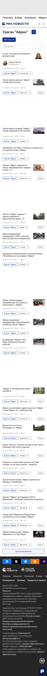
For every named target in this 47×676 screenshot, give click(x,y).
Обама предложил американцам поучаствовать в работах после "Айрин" (16, 322)
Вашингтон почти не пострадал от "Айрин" (13, 426)
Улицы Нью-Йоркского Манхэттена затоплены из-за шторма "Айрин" (19, 515)
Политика (7, 576)
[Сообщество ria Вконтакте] (25, 561)
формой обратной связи (33, 644)
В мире (39, 576)
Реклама (21, 580)
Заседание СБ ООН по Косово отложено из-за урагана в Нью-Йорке (23, 149)
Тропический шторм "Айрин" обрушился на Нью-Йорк (16, 533)
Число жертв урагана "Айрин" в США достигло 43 (16, 81)
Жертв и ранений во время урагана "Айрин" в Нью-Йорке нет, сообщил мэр (23, 409)
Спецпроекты (9, 580)
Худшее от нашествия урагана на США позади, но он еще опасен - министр (21, 463)
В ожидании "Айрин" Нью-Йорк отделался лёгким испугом (15, 342)
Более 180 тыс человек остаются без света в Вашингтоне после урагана (23, 446)
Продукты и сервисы (36, 580)
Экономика (29, 576)
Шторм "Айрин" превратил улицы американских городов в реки (16, 167)
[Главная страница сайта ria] (15, 23)
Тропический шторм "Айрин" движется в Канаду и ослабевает (21, 481)
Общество (17, 576)
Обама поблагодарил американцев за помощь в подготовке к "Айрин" (15, 302)
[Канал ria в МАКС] (7, 561)
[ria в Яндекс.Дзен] (16, 561)
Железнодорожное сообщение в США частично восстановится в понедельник (17, 236)
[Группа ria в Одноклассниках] (34, 561)
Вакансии (7, 591)
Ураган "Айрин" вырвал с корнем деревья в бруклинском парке (14, 216)
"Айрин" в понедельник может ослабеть (17, 390)
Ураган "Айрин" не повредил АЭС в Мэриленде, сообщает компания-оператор (23, 498)
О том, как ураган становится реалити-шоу (16, 55)
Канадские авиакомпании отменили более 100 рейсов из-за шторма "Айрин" (23, 255)
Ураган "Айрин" (15, 32)
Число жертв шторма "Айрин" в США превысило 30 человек (17, 129)
